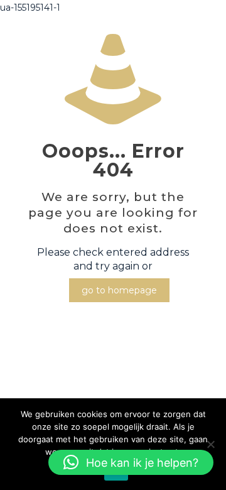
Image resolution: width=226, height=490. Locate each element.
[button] (130, 462)
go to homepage (119, 290)
